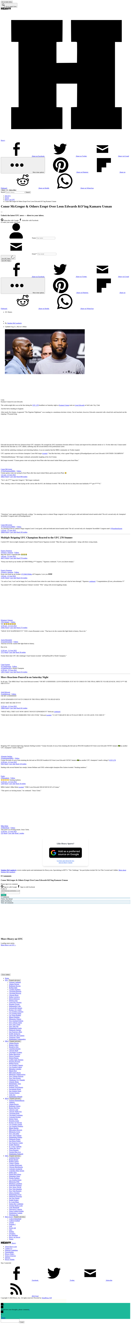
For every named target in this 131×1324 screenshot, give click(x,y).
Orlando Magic (14, 1082)
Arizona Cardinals (15, 982)
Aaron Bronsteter (6, 640)
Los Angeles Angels (15, 1124)
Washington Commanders (17, 1039)
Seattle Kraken (14, 1200)
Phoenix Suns (13, 1085)
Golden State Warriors (16, 1060)
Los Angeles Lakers (15, 1067)
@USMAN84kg (26, 574)
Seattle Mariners (14, 1145)
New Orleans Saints (15, 1023)
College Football (14, 1221)
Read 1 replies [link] (19, 833)
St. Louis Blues (14, 1202)
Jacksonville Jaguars (15, 1008)
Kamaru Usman (64, 405)
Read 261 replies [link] (21, 708)
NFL (6, 980)
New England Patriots (16, 1021)
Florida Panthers (14, 1178)
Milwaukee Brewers (15, 1130)
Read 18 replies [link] (21, 783)
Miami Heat (13, 1071)
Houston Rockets (14, 1061)
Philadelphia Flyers (15, 1194)
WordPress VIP (47, 1298)
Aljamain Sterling (6, 756)
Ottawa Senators (14, 1193)
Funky (3, 776)
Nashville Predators (15, 1185)
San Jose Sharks (14, 1198)
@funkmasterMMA (7, 758)
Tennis (11, 1239)
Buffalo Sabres (14, 1161)
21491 (3, 578)
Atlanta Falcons (14, 984)
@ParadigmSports (116, 528)
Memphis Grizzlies (15, 1069)
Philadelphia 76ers (15, 1084)
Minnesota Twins (14, 1132)
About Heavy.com (11, 1246)
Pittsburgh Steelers (15, 1030)
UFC (10, 1230)
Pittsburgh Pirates (14, 1139)
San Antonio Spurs (15, 1091)
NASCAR (12, 1228)
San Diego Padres (15, 1141)
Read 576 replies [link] (21, 558)
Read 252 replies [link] (21, 672)
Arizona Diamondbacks (16, 1100)
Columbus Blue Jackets (16, 1171)
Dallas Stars (13, 1172)
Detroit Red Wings (15, 1174)
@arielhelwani (5, 694)
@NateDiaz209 (6, 668)
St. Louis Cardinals (15, 1146)
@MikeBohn (5, 828)
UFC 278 (35, 405)
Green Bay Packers (15, 1002)
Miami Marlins (14, 1128)
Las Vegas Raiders (15, 1015)
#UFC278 (112, 760)
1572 (2, 652)
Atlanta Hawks (14, 1043)
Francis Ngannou (6, 551)
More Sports (9, 1217)
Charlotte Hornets (14, 1049)
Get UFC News (6, 261)
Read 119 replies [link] (21, 764)
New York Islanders (15, 1189)
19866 (3, 708)
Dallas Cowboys (14, 997)
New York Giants (14, 1024)
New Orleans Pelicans (16, 1076)
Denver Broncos (14, 999)
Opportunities (9, 1252)
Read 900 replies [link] (21, 476)
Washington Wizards (15, 1096)
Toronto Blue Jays (15, 1152)
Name (34, 238)
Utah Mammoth (14, 1207)
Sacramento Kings (15, 1089)
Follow (19, 471)
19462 (3, 627)
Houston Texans (14, 1004)
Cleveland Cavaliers (15, 1052)
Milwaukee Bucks (15, 1073)
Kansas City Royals (15, 1122)
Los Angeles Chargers (16, 1012)
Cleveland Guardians (16, 1115)
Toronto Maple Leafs (16, 1206)
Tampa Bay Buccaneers (16, 1035)
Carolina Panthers (14, 989)
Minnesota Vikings (15, 1019)
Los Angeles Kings (15, 1180)
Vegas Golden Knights (16, 1211)
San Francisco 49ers (15, 1032)
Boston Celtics (13, 1045)
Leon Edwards (79, 405)
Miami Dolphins (14, 1017)
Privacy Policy (9, 1254)
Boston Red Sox (14, 1108)
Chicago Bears (14, 995)
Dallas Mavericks (14, 1054)
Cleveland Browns (15, 993)
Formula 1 (12, 1224)
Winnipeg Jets (13, 1215)
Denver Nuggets (14, 1056)
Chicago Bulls (13, 1050)
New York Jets (13, 1026)
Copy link (13, 476)
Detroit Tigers (13, 1119)
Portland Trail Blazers (16, 1087)
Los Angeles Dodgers (16, 1126)
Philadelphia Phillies (15, 1137)
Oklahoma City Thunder (17, 1080)
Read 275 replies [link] (21, 627)
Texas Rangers (14, 1150)
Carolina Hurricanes (15, 1165)
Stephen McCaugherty (14, 323)
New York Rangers (15, 1191)
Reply (7, 476)
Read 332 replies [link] (21, 578)
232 (2, 833)
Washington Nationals (16, 1154)
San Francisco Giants (16, 1143)
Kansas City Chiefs (15, 1010)
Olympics (12, 1233)
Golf (10, 1226)
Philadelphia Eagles (15, 1028)
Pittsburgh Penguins (15, 1196)
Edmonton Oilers (14, 1176)
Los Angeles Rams (15, 1013)
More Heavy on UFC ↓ (8, 945)
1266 (2, 783)
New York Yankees (15, 1135)
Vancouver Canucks (15, 1209)
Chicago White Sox (15, 1111)
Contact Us (8, 1248)
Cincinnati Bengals (15, 991)
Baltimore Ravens (15, 986)
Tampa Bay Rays (14, 1148)
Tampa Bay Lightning (16, 1204)
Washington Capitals (15, 1213)
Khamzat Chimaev (7, 620)
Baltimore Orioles (14, 1106)
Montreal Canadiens (15, 1183)
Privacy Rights (9, 1259)
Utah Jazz (12, 1095)
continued (92, 581)
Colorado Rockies (15, 1117)
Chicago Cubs (13, 1110)
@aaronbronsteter (6, 642)
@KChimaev (5, 622)
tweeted (44, 453)
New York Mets (14, 1133)
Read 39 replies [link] (21, 652)
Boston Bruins (13, 1160)
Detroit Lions (13, 1000)
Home (7, 978)
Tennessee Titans (14, 1037)
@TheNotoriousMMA (8, 471)
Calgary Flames (14, 1163)
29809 (3, 532)
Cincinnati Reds (14, 1113)
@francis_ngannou (7, 552)
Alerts (3, 190)
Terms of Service (10, 1256)
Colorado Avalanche (15, 1169)
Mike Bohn (4, 826)
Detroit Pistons (14, 1058)
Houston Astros (14, 1121)
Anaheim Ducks (14, 1158)
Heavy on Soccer (14, 1237)
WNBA (11, 1232)
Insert (22, 1322)
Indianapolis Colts (15, 1006)
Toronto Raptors (14, 1093)
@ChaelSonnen (6, 666)
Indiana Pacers (13, 1063)
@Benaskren (5, 778)
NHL (6, 1156)
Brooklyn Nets (14, 1047)
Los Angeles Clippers (16, 1065)
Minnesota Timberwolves (17, 1074)
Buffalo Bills (13, 988)
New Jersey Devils (15, 1187)
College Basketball (15, 1219)
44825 (3, 476)
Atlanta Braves (14, 1104)
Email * (34, 254)
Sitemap (7, 1258)
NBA (6, 1041)
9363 (2, 764)
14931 (3, 672)
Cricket (11, 1222)
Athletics (12, 1102)
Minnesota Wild (14, 1182)
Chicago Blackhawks (16, 1167)
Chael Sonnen (5, 664)
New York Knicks (15, 1078)
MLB (6, 1098)
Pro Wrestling (13, 1235)
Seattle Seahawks (14, 1034)
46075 (3, 558)
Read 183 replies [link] (21, 532)
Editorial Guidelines (11, 1250)
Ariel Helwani (5, 692)
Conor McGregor (6, 469)
